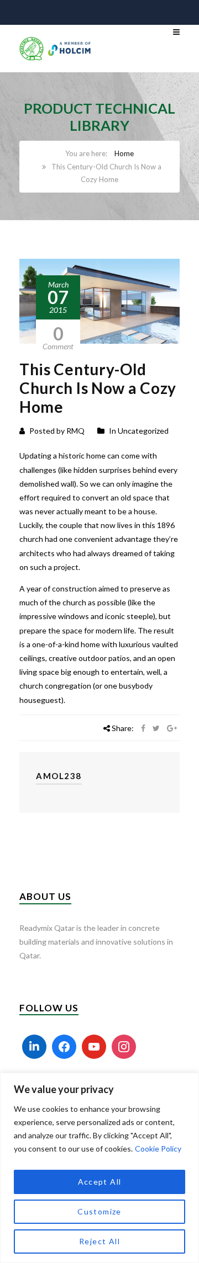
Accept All (100, 1181)
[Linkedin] (34, 1047)
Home (124, 153)
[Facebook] (64, 1047)
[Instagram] (124, 1047)
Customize (99, 1211)
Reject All (99, 1241)
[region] (99, 1168)
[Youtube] (94, 1047)
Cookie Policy (158, 1148)
